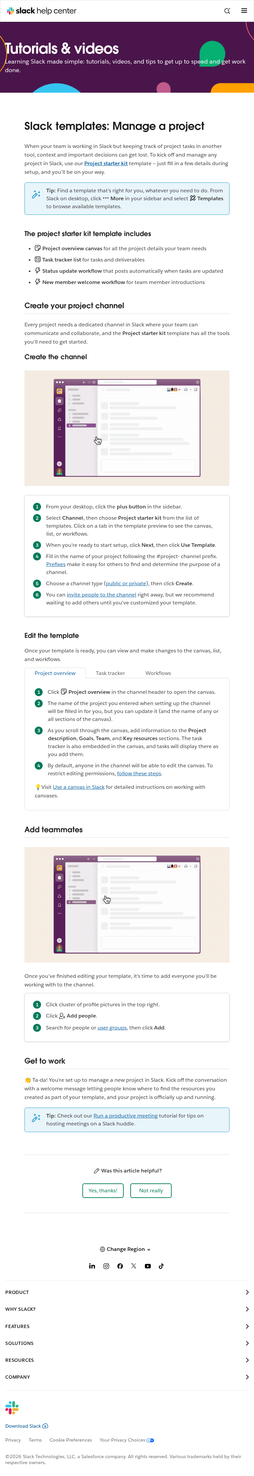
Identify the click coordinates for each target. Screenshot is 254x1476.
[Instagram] (106, 1267)
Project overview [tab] (55, 673)
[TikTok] (162, 1267)
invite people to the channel (101, 594)
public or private (126, 583)
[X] (134, 1267)
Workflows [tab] (158, 673)
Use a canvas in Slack (79, 787)
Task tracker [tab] (110, 673)
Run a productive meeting (126, 1115)
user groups (112, 1027)
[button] (103, 1190)
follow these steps (139, 773)
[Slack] (121, 1412)
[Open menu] (244, 11)
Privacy (13, 1440)
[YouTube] (148, 1267)
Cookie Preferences (71, 1440)
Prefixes (55, 564)
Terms (35, 1440)
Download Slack (23, 1426)
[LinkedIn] (92, 1267)
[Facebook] (120, 1267)
